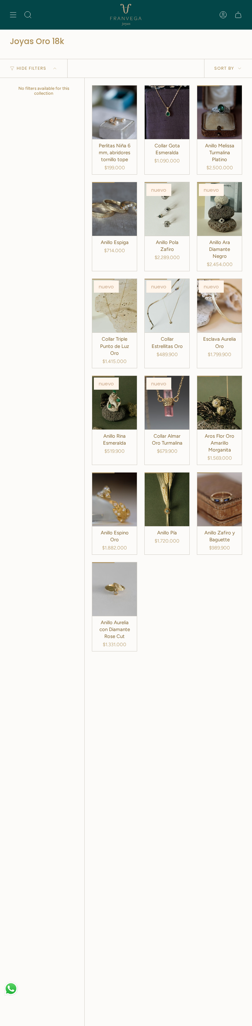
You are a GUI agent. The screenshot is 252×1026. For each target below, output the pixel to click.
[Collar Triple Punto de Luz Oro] (114, 305)
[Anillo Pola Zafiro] (167, 209)
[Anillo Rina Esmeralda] (114, 402)
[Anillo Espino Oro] (114, 499)
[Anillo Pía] (167, 499)
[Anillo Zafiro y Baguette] (219, 499)
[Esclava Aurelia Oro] (219, 305)
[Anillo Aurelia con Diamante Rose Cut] (114, 589)
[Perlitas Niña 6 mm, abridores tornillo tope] (114, 112)
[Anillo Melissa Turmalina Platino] (219, 112)
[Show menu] (13, 15)
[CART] (238, 15)
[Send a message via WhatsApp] (11, 988)
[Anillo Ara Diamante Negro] (219, 209)
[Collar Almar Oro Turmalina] (167, 402)
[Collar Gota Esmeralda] (167, 112)
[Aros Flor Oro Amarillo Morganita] (219, 402)
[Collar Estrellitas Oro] (167, 305)
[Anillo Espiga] (114, 209)
